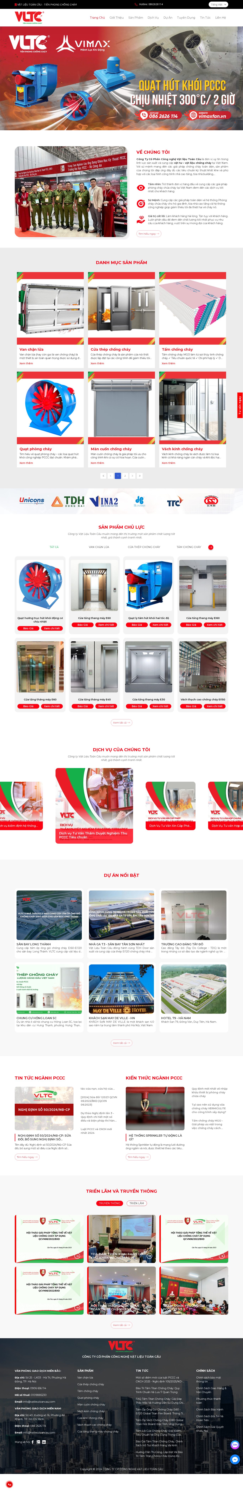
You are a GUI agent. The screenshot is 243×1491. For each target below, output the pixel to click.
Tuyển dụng (186, 17)
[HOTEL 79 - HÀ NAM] (193, 989)
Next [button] (211, 806)
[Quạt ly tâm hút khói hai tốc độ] (148, 585)
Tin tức (205, 17)
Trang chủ (97, 17)
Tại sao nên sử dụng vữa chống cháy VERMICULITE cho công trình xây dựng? (209, 1124)
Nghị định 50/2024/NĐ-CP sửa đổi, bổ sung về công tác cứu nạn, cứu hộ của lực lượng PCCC (98, 1101)
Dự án (167, 17)
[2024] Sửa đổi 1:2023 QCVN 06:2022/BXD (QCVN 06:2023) (99, 1117)
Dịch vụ (153, 17)
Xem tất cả (119, 722)
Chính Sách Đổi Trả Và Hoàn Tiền (209, 1418)
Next (132, 476)
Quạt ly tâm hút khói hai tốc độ (148, 618)
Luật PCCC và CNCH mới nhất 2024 (96, 1086)
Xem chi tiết (52, 628)
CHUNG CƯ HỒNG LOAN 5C (37, 1018)
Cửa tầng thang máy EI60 (203, 618)
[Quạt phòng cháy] (50, 408)
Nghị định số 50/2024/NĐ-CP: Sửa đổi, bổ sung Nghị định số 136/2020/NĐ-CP (44, 1137)
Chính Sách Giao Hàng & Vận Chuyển (211, 1390)
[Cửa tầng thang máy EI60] (202, 585)
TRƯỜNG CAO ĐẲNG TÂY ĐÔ (182, 944)
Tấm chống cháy (177, 349)
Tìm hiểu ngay (147, 233)
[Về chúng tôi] (71, 191)
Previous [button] (78, 1110)
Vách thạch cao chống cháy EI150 (203, 699)
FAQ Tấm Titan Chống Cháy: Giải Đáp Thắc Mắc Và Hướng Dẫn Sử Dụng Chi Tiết (159, 1401)
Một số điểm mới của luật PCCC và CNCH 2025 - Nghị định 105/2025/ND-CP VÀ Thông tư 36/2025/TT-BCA (159, 1379)
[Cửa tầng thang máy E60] (94, 585)
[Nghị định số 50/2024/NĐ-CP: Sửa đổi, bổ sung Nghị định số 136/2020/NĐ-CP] (44, 1108)
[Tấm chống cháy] (192, 308)
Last (140, 476)
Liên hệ (220, 17)
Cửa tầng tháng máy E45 (94, 699)
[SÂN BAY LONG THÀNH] (49, 915)
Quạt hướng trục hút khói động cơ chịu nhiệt (40, 619)
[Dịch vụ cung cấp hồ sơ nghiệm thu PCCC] (168, 806)
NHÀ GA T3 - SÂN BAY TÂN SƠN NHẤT (117, 944)
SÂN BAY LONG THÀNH (34, 944)
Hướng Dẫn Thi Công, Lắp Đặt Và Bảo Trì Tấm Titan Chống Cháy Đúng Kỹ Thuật (159, 1454)
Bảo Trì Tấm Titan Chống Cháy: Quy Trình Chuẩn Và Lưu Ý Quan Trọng (158, 1390)
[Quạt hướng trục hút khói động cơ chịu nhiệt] (40, 585)
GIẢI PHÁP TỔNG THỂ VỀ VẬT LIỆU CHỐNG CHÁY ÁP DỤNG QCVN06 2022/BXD (42, 1307)
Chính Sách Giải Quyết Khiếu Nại (210, 1428)
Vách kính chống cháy (182, 449)
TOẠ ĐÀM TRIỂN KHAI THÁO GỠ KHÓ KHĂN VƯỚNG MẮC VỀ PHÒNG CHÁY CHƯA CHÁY (117, 1255)
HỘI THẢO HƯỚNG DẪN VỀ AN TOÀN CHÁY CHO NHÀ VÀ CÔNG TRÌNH (116, 1307)
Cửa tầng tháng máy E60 (40, 699)
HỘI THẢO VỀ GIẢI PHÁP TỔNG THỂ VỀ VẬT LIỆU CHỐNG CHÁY (43, 1255)
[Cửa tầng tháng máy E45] (94, 666)
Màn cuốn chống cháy (111, 449)
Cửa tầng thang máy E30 (148, 699)
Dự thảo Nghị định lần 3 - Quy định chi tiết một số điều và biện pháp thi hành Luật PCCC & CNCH (98, 1133)
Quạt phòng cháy (36, 449)
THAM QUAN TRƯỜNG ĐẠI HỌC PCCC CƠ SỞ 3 (188, 1307)
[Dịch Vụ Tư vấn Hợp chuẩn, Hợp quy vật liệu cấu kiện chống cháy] (92, 806)
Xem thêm (26, 363)
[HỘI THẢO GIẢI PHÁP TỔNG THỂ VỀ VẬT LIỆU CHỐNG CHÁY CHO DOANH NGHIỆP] (193, 1239)
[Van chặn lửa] (50, 308)
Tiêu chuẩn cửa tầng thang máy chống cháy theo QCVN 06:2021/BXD (210, 1092)
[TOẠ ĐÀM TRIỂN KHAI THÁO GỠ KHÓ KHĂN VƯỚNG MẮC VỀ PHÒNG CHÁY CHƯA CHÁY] (121, 1239)
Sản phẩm (135, 17)
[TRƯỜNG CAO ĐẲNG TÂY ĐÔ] (193, 915)
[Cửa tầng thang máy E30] (148, 666)
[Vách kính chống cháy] (192, 408)
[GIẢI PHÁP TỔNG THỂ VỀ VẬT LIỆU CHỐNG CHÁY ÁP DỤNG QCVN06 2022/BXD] (49, 1291)
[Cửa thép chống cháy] (121, 308)
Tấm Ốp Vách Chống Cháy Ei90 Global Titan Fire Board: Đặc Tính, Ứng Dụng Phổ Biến (159, 1422)
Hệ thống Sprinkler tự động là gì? (155, 1137)
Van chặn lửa (32, 349)
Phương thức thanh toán (208, 1400)
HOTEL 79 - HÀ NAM (176, 1018)
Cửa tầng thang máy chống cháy (97, 1431)
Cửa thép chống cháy (111, 349)
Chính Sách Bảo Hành (209, 1409)
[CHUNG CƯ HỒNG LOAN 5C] (49, 989)
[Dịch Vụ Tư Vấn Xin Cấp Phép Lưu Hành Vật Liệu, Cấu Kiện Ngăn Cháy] (29, 806)
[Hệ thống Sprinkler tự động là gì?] (155, 1108)
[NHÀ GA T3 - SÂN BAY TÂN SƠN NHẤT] (121, 915)
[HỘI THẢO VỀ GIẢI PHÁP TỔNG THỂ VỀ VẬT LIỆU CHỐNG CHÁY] (49, 1239)
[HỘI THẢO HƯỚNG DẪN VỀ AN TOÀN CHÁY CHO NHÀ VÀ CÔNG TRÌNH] (121, 1291)
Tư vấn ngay (239, 405)
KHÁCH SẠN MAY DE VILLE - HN (112, 1018)
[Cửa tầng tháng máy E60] (40, 666)
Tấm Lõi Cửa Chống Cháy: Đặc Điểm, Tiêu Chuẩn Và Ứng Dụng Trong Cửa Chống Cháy (158, 1433)
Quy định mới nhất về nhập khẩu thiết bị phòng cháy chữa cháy (210, 1108)
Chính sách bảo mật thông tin (208, 1379)
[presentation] (211, 548)
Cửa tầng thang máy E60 (94, 618)
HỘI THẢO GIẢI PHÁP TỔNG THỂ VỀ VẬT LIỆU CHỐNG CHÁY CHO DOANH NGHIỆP (189, 1255)
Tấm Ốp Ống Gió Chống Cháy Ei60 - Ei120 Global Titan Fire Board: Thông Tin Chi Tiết (160, 1411)
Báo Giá (28, 628)
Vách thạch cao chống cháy (94, 1424)
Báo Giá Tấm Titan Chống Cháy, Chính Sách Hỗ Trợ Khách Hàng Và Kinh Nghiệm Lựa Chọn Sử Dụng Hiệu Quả (159, 1443)
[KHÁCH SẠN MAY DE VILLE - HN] (121, 989)
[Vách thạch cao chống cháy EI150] (202, 666)
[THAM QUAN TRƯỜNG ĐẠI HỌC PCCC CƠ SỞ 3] (193, 1291)
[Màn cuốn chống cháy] (121, 408)
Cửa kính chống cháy (90, 1418)
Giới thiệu (117, 17)
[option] (121, 78)
